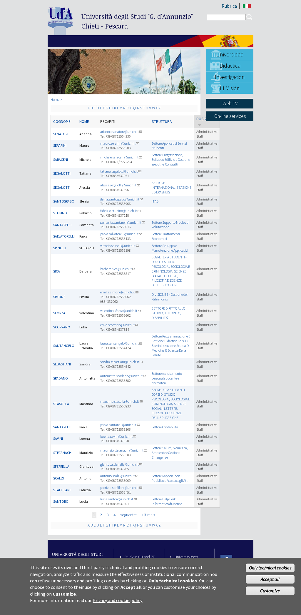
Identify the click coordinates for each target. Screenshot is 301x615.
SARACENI (60, 159)
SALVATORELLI (64, 236)
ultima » (148, 514)
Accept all (270, 579)
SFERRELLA (61, 466)
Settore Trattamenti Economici (166, 236)
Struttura (162, 121)
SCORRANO (61, 327)
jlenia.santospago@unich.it (119, 199)
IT (246, 6)
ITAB (155, 201)
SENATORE (61, 134)
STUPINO (60, 213)
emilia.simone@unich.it (117, 292)
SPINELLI (59, 248)
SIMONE (59, 297)
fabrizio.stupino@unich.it (118, 210)
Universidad (230, 54)
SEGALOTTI (62, 173)
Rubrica (229, 6)
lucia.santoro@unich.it (116, 499)
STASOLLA (61, 404)
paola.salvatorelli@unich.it (119, 234)
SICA (56, 271)
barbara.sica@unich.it (116, 269)
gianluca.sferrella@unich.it (119, 464)
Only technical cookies (270, 568)
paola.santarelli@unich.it (118, 424)
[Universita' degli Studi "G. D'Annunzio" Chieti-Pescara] (60, 33)
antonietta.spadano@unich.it (121, 376)
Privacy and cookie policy (117, 600)
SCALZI (58, 478)
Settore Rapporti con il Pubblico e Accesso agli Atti (170, 478)
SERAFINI (59, 145)
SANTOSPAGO (63, 201)
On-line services (230, 116)
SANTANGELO (63, 345)
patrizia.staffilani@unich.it (119, 487)
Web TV (230, 103)
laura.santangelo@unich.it (119, 343)
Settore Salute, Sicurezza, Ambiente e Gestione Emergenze (170, 452)
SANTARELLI (62, 225)
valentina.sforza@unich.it (118, 310)
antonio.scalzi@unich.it (117, 476)
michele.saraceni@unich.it (119, 157)
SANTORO (60, 501)
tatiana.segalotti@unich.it (119, 171)
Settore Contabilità (165, 427)
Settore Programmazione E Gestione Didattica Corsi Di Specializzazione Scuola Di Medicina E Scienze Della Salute (171, 345)
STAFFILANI (62, 490)
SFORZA (59, 313)
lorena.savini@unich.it (116, 436)
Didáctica (230, 65)
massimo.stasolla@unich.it (119, 401)
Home (55, 99)
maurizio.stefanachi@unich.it (121, 450)
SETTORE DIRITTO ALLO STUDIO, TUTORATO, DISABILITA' (168, 313)
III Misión (230, 88)
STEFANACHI (62, 452)
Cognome (62, 121)
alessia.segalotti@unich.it (118, 185)
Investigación (230, 77)
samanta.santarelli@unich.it (120, 222)
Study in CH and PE (139, 556)
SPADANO (60, 378)
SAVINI (58, 438)
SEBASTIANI (62, 364)
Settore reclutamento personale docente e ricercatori (167, 378)
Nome (84, 121)
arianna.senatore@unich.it (119, 131)
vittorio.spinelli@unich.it (118, 245)
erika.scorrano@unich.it (117, 324)
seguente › (129, 514)
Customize (270, 591)
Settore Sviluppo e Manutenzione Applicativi (170, 248)
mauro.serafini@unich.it (118, 143)
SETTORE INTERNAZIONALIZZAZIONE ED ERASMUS (171, 187)
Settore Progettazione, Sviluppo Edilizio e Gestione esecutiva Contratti (171, 159)
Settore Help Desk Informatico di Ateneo (167, 501)
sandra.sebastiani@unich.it (119, 362)
